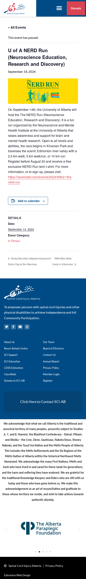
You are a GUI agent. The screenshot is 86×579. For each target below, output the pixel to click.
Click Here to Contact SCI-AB (43, 401)
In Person (14, 241)
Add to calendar (29, 201)
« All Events (17, 27)
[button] (59, 8)
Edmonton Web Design (17, 575)
